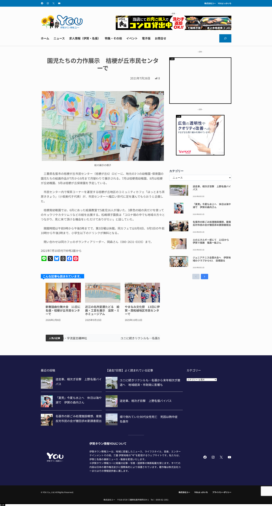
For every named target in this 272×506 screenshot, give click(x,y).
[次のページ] (204, 276)
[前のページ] (196, 276)
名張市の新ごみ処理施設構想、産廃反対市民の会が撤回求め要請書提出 (212, 223)
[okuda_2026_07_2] (173, 29)
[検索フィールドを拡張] (225, 38)
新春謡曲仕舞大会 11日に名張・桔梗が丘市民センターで (63, 310)
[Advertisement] (200, 80)
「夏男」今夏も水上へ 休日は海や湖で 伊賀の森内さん (212, 206)
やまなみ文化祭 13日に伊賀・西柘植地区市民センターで (142, 310)
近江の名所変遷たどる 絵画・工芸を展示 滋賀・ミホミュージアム (102, 310)
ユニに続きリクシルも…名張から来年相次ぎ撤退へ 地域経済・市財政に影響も (111, 338)
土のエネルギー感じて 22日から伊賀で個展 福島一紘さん (211, 241)
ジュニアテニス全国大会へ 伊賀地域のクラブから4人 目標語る (212, 259)
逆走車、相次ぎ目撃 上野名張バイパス (212, 188)
